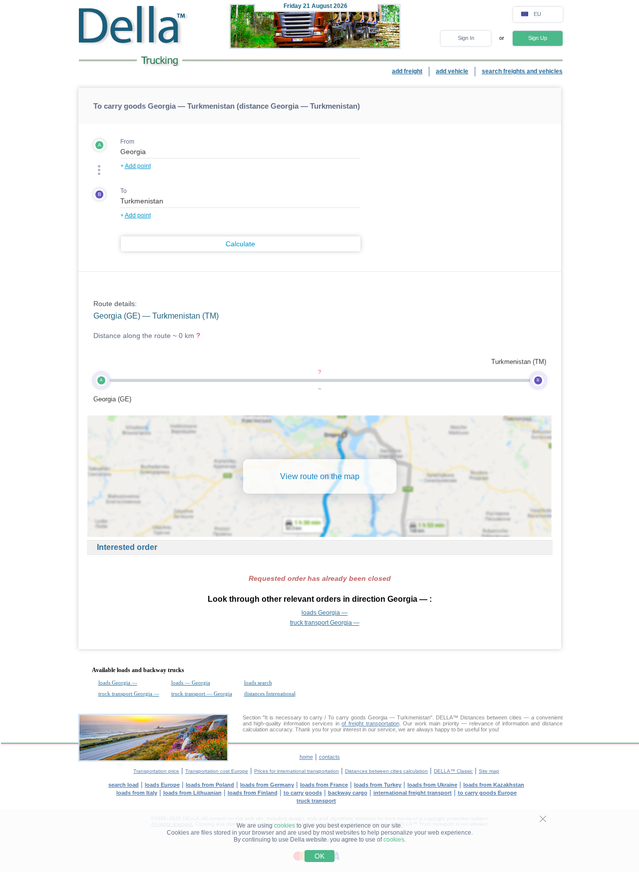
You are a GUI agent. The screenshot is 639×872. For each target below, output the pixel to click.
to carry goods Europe (487, 793)
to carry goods (303, 793)
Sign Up (537, 38)
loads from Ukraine (432, 785)
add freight (407, 71)
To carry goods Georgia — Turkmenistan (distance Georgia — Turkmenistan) (226, 106)
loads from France (324, 785)
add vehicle (452, 71)
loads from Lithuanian (192, 793)
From (127, 141)
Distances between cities (491, 717)
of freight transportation (370, 723)
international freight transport (412, 793)
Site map (489, 771)
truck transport (316, 801)
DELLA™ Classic (453, 771)
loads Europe (162, 785)
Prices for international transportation (296, 771)
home (306, 757)
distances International (270, 694)
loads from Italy (136, 793)
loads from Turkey (377, 785)
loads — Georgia (190, 683)
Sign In (466, 38)
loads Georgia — (324, 612)
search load (123, 785)
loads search (258, 683)
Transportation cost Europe (216, 771)
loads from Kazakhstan (493, 785)
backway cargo (347, 793)
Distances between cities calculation (386, 771)
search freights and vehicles (522, 71)
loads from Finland (253, 793)
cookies (284, 825)
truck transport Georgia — (324, 622)
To (123, 190)
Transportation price (156, 771)
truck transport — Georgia (201, 694)
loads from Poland (210, 785)
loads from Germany (267, 785)
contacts (329, 757)
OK (319, 856)
